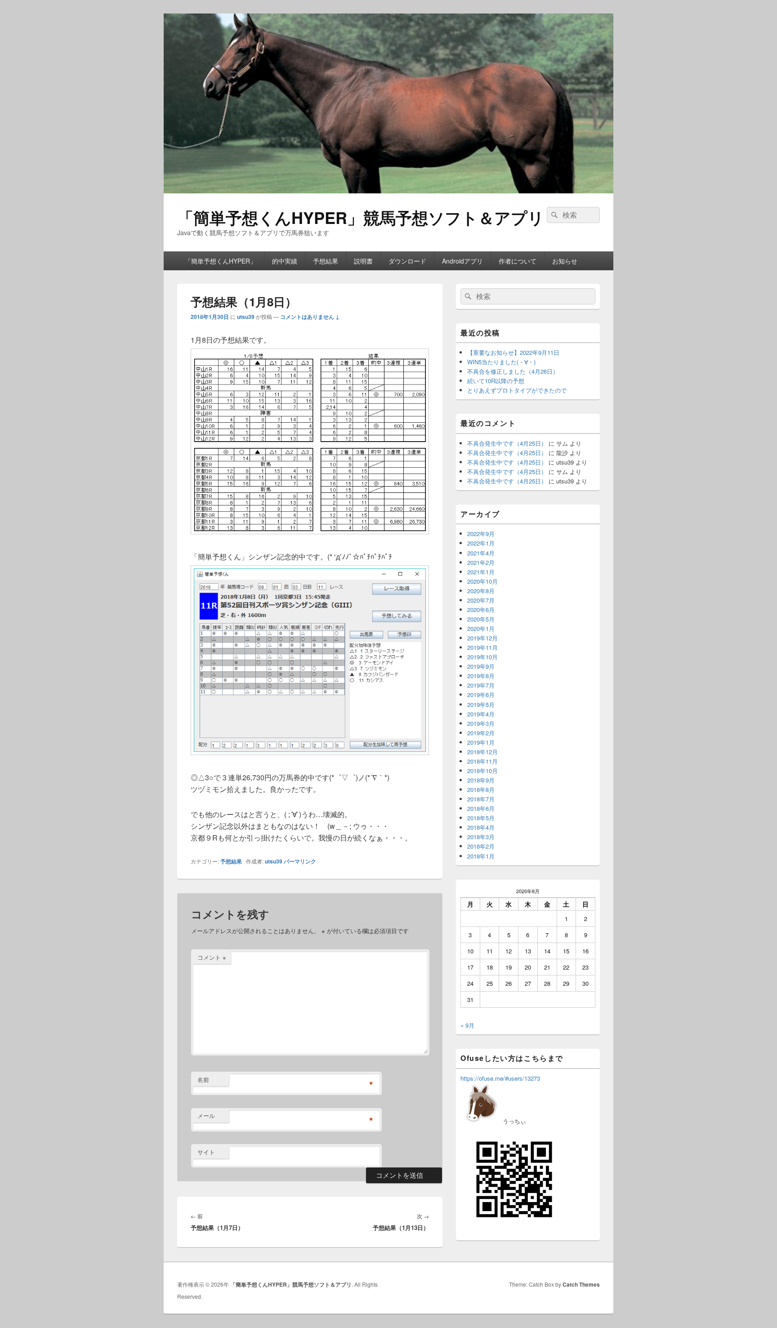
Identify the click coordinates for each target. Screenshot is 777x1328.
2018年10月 (482, 770)
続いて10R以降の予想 (495, 380)
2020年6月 (481, 609)
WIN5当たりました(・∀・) (501, 362)
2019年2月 (481, 733)
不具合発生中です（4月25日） (507, 443)
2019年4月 (481, 714)
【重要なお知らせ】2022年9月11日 (513, 352)
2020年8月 (481, 590)
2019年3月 (481, 723)
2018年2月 (481, 846)
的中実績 (284, 260)
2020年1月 (481, 628)
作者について (517, 260)
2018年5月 (481, 818)
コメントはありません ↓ (309, 317)
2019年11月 (482, 647)
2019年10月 (482, 657)
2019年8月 (481, 675)
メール (206, 1115)
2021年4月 (481, 553)
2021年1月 (481, 572)
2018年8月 (481, 789)
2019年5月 (481, 704)
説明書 (363, 260)
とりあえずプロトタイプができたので (517, 390)
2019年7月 (481, 685)
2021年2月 (481, 562)
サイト (206, 1152)
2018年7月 (481, 799)
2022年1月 (481, 543)
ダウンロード (407, 260)
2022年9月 (481, 533)
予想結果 (325, 260)
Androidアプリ (462, 260)
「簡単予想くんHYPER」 (220, 260)
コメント (211, 957)
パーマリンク (300, 861)
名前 (203, 1079)
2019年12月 (482, 638)
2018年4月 (481, 827)
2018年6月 (481, 808)
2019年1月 (481, 742)
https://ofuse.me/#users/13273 (500, 1078)
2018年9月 (481, 780)
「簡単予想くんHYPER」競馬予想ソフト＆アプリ (360, 217)
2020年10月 (482, 581)
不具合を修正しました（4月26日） (512, 371)
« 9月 (467, 1025)
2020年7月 (481, 600)
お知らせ (564, 260)
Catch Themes (581, 1284)
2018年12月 (482, 751)
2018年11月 (482, 761)
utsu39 (246, 317)
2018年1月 (481, 856)
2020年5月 (481, 619)
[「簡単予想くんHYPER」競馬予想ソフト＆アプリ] (388, 190)
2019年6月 (481, 694)
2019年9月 (481, 666)
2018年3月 (481, 836)
